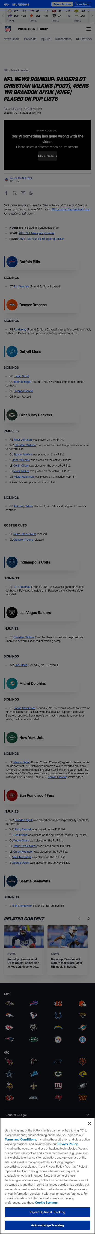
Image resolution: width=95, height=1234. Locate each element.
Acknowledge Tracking (47, 1225)
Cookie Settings (46, 1202)
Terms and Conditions (20, 1139)
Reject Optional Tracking (47, 1212)
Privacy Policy (67, 1144)
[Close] (89, 1124)
